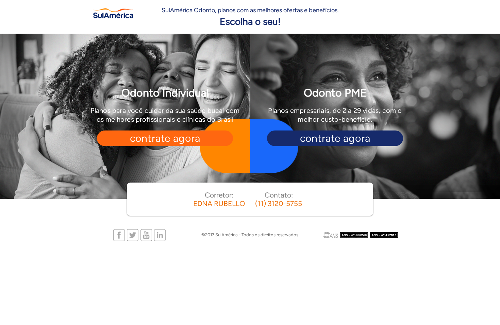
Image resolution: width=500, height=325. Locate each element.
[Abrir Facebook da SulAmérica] (119, 234)
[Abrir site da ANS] (360, 235)
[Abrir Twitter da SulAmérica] (132, 234)
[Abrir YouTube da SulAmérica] (146, 234)
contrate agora (165, 138)
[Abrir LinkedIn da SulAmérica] (160, 234)
